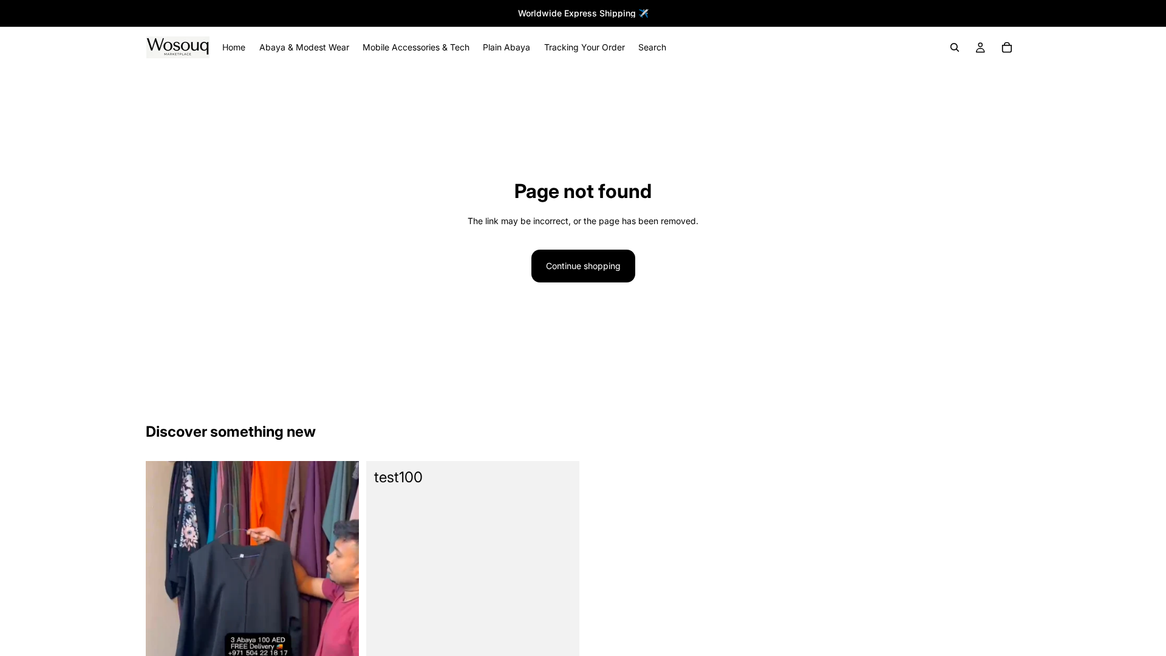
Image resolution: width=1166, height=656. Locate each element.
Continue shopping (583, 266)
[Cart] (1007, 47)
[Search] (954, 47)
